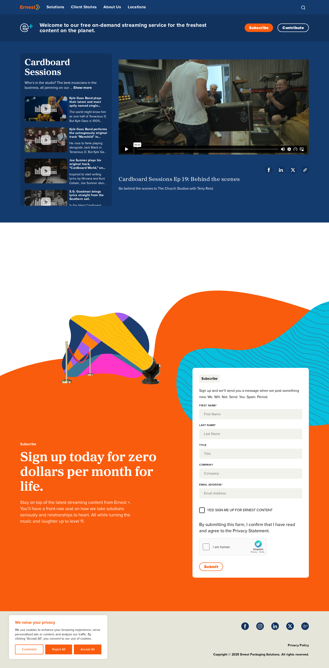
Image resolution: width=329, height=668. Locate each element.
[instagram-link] (260, 626)
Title (203, 445)
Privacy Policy (298, 645)
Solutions (55, 7)
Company (206, 464)
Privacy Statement (251, 530)
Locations (137, 7)
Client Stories (84, 7)
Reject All (58, 649)
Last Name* (207, 425)
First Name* (208, 405)
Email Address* (210, 484)
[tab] (209, 379)
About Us (112, 7)
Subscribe (259, 28)
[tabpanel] (250, 479)
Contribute (293, 28)
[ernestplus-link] (305, 626)
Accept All (87, 649)
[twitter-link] (293, 170)
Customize (29, 649)
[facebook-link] (269, 170)
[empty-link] (30, 7)
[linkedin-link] (281, 170)
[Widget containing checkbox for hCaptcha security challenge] (233, 546)
